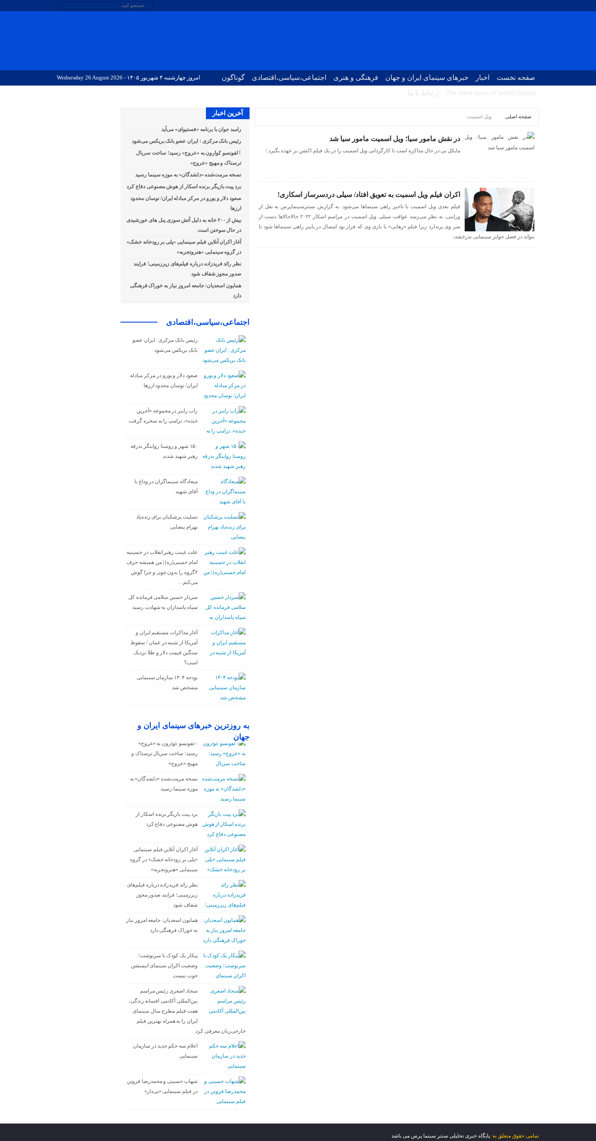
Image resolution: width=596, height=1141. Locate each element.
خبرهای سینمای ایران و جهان (427, 77)
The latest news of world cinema (490, 92)
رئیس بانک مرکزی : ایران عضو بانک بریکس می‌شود (186, 141)
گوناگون (233, 77)
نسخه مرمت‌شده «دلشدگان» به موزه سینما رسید (188, 175)
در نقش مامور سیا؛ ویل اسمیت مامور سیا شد (394, 138)
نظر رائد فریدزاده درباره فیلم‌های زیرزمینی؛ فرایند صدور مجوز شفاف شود (162, 895)
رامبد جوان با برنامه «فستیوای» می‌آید (201, 129)
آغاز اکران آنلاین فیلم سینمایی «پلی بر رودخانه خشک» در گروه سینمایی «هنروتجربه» (164, 859)
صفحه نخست (516, 77)
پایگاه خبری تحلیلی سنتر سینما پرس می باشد (440, 1136)
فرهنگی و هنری (355, 77)
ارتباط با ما (423, 92)
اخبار (483, 77)
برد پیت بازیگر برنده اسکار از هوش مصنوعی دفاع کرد (184, 186)
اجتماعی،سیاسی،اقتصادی (289, 77)
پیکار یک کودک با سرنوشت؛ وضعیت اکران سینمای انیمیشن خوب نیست (164, 965)
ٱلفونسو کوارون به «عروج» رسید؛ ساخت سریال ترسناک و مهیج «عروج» (164, 753)
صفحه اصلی (518, 116)
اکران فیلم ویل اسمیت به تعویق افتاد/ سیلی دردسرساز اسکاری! (368, 194)
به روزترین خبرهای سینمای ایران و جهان (193, 731)
